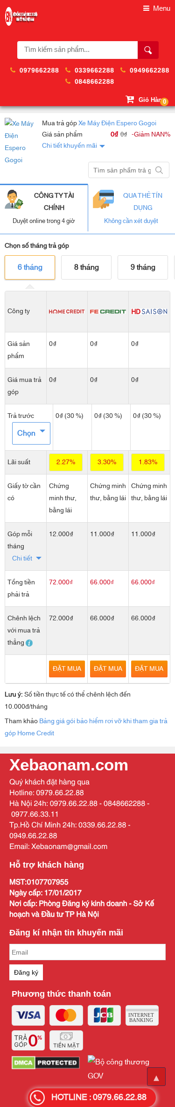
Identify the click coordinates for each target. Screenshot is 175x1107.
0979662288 (39, 70)
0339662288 (94, 70)
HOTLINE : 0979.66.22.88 (99, 1097)
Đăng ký (26, 972)
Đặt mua (67, 669)
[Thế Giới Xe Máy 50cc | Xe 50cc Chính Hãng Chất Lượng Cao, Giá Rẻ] (21, 16)
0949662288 (149, 70)
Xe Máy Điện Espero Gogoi (117, 123)
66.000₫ (102, 582)
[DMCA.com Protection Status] (50, 1069)
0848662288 (94, 81)
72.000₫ (61, 582)
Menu (160, 8)
